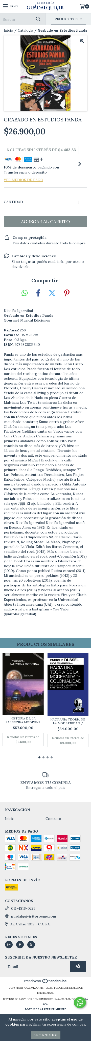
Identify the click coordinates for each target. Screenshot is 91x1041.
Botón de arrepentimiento (45, 1009)
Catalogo (25, 30)
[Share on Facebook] (38, 293)
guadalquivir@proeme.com (33, 916)
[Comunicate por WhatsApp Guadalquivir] (80, 1002)
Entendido (45, 1035)
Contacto (53, 818)
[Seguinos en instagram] (9, 944)
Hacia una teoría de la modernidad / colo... (67, 721)
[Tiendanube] (46, 982)
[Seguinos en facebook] (20, 944)
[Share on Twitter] (52, 293)
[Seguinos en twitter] (31, 944)
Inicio (8, 30)
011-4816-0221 (23, 908)
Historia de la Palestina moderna (23, 720)
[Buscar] (38, 19)
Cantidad (13, 202)
